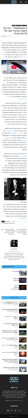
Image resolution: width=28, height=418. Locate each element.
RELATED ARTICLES (20, 266)
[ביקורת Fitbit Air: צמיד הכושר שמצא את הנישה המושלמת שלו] (23, 340)
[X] (11, 410)
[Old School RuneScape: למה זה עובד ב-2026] (23, 325)
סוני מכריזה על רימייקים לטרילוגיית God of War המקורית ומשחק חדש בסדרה (19, 287)
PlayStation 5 (18, 25)
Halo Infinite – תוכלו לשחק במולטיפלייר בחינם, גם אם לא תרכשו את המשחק (20, 232)
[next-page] (23, 293)
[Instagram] (15, 410)
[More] (8, 38)
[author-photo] (14, 247)
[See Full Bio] (18, 218)
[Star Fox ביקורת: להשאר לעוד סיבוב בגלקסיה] (23, 354)
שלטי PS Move (9, 131)
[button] (20, 2)
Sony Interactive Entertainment (8, 223)
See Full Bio (23, 218)
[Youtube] (7, 410)
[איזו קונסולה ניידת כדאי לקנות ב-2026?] (23, 318)
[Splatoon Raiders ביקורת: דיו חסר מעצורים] (23, 347)
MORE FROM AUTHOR (8, 266)
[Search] (26, 2)
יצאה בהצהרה (23, 156)
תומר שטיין (3, 36)
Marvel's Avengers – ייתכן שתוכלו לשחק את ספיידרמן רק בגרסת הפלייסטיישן (8, 232)
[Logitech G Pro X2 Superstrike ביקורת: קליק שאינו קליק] (23, 369)
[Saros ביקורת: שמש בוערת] (23, 273)
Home (26, 23)
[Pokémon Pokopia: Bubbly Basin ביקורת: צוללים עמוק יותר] (23, 311)
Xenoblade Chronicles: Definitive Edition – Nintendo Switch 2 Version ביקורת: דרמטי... (10, 361)
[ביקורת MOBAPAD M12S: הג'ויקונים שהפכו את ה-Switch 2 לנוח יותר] (23, 304)
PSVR (14, 221)
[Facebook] (19, 410)
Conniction (16, 416)
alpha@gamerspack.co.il (17, 400)
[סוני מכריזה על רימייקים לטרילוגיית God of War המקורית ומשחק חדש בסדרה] (23, 287)
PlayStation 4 (24, 25)
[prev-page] (25, 293)
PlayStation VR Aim (17, 133)
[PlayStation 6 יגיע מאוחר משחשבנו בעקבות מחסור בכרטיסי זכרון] (23, 280)
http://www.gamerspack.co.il (14, 251)
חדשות (13, 25)
